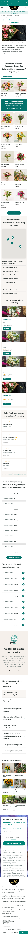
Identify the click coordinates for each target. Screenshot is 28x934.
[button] (12, 238)
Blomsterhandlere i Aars (9, 282)
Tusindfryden (6, 344)
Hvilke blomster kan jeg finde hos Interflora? (13, 710)
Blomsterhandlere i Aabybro (10, 267)
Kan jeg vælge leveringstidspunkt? (13, 751)
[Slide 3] (18, 671)
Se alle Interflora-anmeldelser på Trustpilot (17, 474)
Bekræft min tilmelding (14, 843)
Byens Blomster (6, 319)
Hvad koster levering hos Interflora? (10, 726)
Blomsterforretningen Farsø (10, 370)
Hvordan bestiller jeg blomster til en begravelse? (13, 718)
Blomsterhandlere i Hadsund (11, 271)
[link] (14, 318)
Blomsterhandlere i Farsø (9, 286)
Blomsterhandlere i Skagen (10, 275)
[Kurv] (25, 8)
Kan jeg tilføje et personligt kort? (13, 745)
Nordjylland (18, 15)
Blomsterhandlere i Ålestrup (10, 278)
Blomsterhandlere (8, 15)
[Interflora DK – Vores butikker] (14, 8)
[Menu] (2, 8)
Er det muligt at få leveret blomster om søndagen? (11, 694)
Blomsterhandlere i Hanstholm (11, 290)
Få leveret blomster (14, 213)
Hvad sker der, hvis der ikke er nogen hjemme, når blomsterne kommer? (12, 736)
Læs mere (14, 58)
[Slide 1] (9, 671)
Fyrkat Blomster (7, 395)
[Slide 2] (14, 671)
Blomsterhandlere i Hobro (10, 293)
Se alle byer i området (14, 557)
